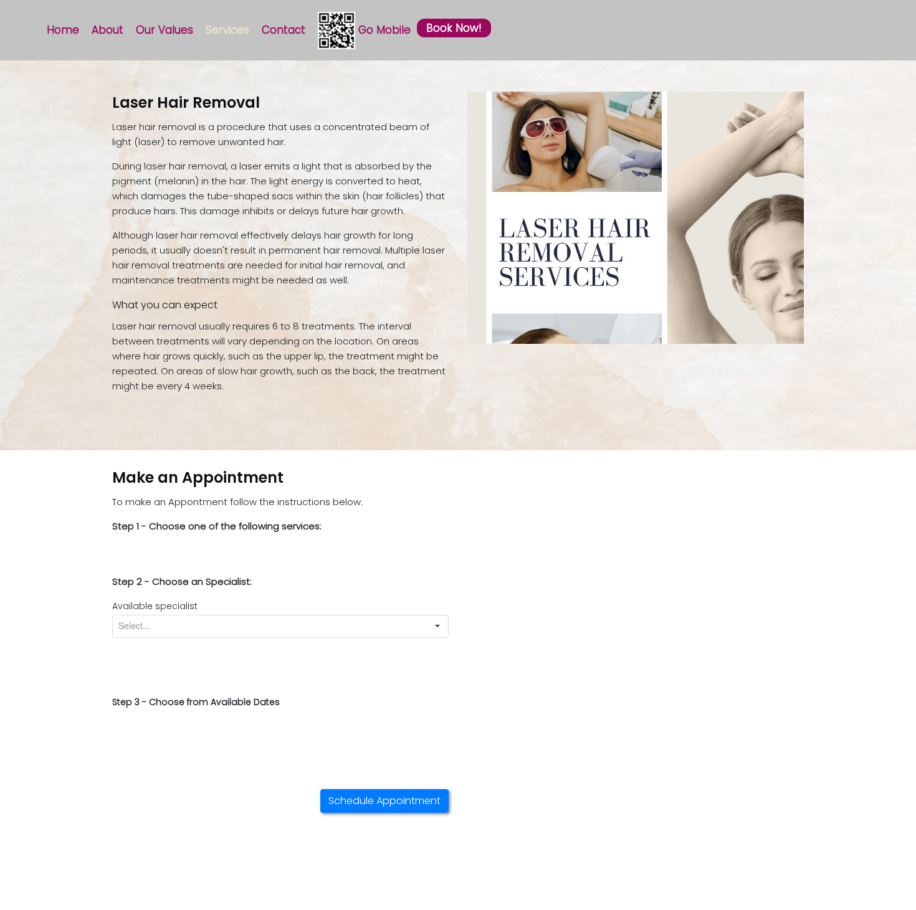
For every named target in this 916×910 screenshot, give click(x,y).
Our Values (164, 29)
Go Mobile (383, 29)
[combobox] (270, 626)
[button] (437, 626)
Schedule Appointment (384, 801)
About (107, 29)
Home (63, 29)
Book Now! (454, 28)
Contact (283, 29)
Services (227, 29)
